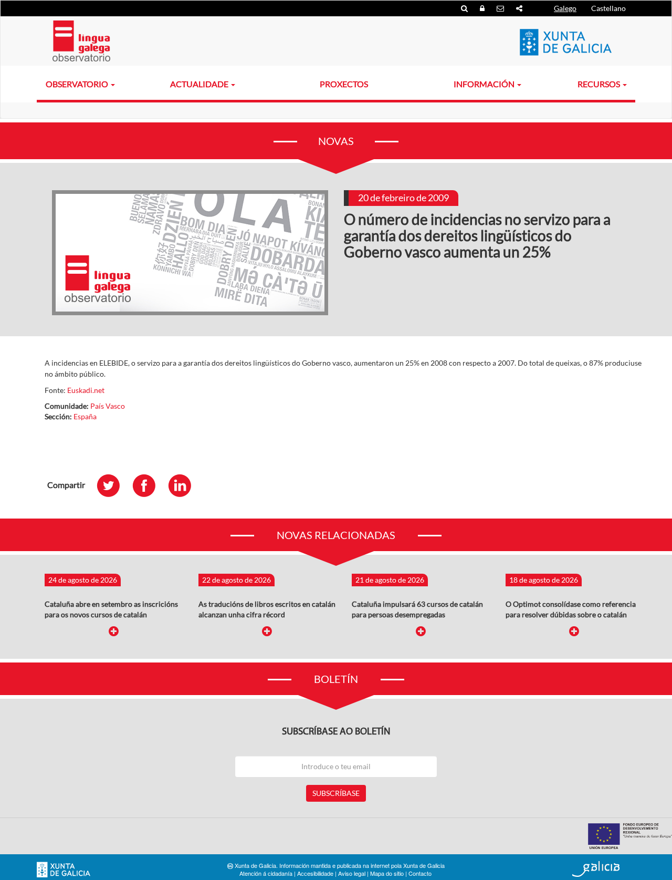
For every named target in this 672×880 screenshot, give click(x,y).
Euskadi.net (85, 390)
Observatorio (78, 84)
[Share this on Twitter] (113, 485)
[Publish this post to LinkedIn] (185, 485)
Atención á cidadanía (265, 873)
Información (485, 84)
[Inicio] (81, 40)
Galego (565, 8)
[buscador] (465, 8)
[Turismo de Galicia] (596, 869)
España (85, 416)
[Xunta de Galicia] (63, 869)
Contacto (420, 873)
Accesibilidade (315, 873)
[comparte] (519, 8)
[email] (501, 8)
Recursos (600, 84)
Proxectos (344, 84)
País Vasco (107, 405)
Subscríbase (336, 793)
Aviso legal (351, 873)
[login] (483, 8)
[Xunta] (566, 42)
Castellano (608, 8)
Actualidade (200, 84)
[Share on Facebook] (149, 485)
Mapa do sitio (387, 873)
